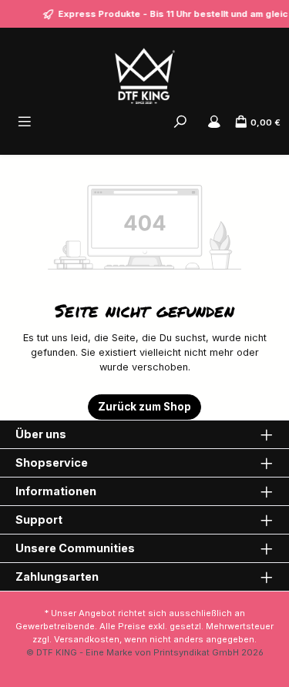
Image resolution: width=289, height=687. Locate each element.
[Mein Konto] (214, 122)
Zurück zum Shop (144, 406)
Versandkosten (86, 639)
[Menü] (25, 122)
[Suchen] (180, 122)
